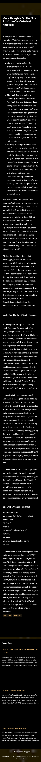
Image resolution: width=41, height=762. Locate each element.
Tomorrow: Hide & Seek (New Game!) (14, 728)
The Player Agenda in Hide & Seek (13, 690)
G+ (10, 615)
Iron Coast (17, 615)
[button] (4, 29)
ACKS (5, 615)
